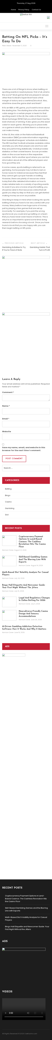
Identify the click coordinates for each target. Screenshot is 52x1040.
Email (5, 418)
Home (13, 9)
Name (6, 406)
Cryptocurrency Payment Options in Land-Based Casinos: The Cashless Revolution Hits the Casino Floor (26, 898)
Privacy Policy (23, 9)
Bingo (7, 495)
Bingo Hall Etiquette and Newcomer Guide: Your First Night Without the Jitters (27, 928)
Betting (8, 488)
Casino (8, 501)
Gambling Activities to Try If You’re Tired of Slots (14, 249)
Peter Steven (7, 46)
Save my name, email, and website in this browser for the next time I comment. (23, 449)
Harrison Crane (11, 306)
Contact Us (36, 9)
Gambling (9, 508)
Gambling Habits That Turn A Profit (40, 249)
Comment (8, 392)
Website (6, 431)
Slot (7, 514)
